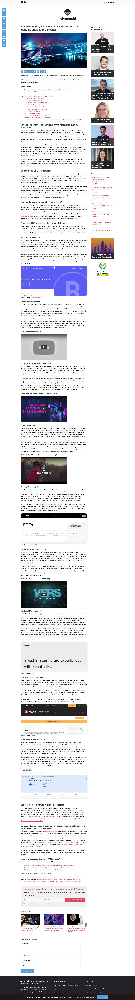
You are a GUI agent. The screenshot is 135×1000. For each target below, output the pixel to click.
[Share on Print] (34, 71)
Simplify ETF (34, 544)
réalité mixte (75, 147)
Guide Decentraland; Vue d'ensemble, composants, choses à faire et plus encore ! (49, 868)
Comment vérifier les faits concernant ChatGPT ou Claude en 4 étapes (102, 206)
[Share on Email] (38, 71)
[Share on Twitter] (25, 71)
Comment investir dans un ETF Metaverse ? (37, 94)
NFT (37, 151)
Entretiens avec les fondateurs (38, 881)
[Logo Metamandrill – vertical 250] (67, 9)
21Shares (33, 735)
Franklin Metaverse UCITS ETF (36, 115)
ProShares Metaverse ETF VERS (37, 109)
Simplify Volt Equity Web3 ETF (36, 107)
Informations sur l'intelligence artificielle (66, 985)
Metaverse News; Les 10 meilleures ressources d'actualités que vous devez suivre (49, 865)
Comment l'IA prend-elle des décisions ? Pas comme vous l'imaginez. (100, 214)
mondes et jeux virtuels (65, 879)
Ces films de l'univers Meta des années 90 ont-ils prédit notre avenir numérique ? (53, 928)
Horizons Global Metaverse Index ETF (38, 102)
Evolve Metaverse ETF (34, 105)
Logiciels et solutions (60, 989)
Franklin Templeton (36, 800)
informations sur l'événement (57, 881)
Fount (32, 673)
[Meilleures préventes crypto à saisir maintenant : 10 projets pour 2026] (30, 915)
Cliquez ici (69, 997)
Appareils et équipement (61, 993)
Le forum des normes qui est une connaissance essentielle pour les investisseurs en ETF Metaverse (54, 120)
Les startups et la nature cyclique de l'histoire (38, 117)
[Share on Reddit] (4, 32)
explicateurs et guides (74, 881)
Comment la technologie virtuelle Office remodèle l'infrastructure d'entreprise (102, 190)
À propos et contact (92, 985)
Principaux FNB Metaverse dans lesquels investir (39, 96)
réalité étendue (68, 145)
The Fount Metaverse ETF (35, 111)
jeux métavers (39, 233)
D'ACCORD (102, 997)
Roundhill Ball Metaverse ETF (36, 98)
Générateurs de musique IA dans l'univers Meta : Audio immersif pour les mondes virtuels (77, 929)
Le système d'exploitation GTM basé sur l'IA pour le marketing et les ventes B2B (102, 222)
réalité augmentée (64, 149)
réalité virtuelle (77, 233)
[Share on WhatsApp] (31, 71)
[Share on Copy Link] (41, 71)
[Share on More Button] (44, 71)
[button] (22, 924)
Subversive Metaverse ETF (35, 100)
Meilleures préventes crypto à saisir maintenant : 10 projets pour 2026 (30, 928)
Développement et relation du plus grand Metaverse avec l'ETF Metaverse (46, 90)
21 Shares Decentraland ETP (36, 113)
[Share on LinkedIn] (22, 71)
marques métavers (26, 216)
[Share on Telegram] (4, 27)
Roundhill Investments (36, 297)
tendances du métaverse (51, 816)
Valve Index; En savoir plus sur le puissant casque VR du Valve (43, 870)
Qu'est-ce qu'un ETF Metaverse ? (34, 92)
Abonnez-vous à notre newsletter (96, 989)
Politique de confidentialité (94, 993)
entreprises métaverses (32, 251)
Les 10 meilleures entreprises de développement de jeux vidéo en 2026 (102, 230)
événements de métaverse (49, 831)
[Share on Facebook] (28, 71)
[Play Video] (44, 347)
